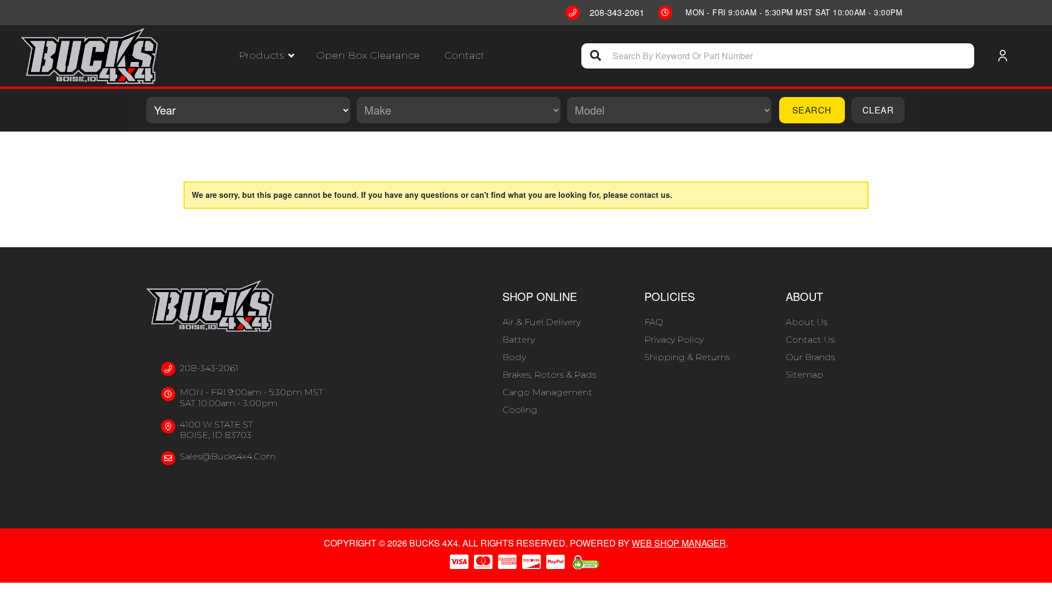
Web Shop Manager (679, 543)
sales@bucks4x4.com (228, 456)
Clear (878, 110)
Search (812, 110)
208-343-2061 (209, 368)
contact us (650, 194)
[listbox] (248, 110)
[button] (267, 56)
